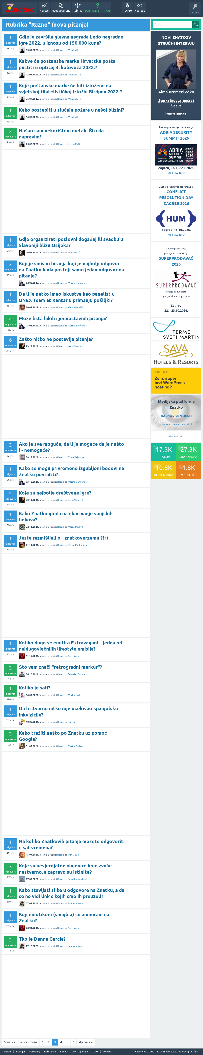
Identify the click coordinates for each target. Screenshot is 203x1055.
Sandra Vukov (75, 903)
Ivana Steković (75, 346)
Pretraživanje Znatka (176, 436)
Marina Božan (75, 746)
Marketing (34, 1051)
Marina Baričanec (77, 283)
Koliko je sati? (34, 688)
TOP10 (127, 10)
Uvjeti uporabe (80, 1051)
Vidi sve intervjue (176, 113)
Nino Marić (74, 252)
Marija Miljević (75, 527)
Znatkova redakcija (183, 424)
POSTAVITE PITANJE (97, 10)
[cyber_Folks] (176, 392)
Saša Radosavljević (78, 879)
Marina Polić (74, 695)
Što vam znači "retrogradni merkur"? (60, 667)
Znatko (7, 1051)
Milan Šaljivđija (76, 457)
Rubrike (77, 10)
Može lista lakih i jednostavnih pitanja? (63, 318)
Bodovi (64, 1051)
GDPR (95, 1051)
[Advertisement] (76, 191)
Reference (50, 1051)
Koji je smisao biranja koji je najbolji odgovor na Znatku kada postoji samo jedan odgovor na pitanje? (71, 270)
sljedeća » (86, 1042)
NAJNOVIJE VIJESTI (176, 416)
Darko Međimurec (77, 545)
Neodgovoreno (61, 10)
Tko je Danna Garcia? (42, 939)
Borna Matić (74, 144)
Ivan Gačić (73, 854)
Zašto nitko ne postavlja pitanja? (56, 339)
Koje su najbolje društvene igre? (55, 493)
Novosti (44, 10)
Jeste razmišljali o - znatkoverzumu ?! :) (63, 538)
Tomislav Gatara (76, 674)
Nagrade (140, 10)
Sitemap (106, 1051)
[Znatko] (19, 8)
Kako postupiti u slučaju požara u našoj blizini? (71, 110)
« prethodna (28, 1042)
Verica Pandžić (76, 307)
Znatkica (72, 722)
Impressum (165, 424)
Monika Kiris (74, 50)
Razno (60, 50)
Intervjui (20, 1051)
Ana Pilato (73, 656)
